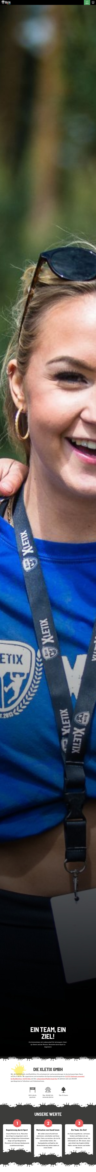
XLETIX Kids (27, 1079)
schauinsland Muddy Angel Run (47, 1079)
